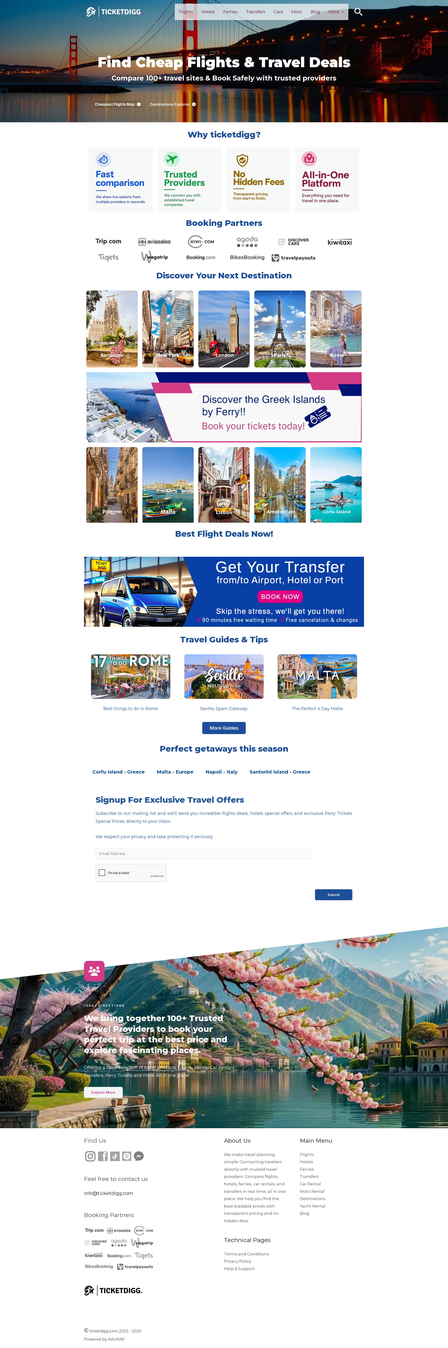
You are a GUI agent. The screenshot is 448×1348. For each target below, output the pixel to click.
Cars (278, 11)
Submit (334, 895)
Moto (296, 11)
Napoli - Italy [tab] (222, 772)
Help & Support (239, 1268)
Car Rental (310, 1184)
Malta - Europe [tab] (175, 772)
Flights (186, 11)
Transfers (255, 11)
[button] (358, 11)
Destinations (313, 1198)
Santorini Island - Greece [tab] (280, 772)
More (334, 11)
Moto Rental (312, 1191)
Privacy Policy (237, 1261)
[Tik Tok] (109, 1156)
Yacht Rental (313, 1206)
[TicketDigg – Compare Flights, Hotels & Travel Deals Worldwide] (114, 11)
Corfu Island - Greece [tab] (118, 772)
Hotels (208, 11)
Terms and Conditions (246, 1254)
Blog (315, 11)
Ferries (230, 11)
